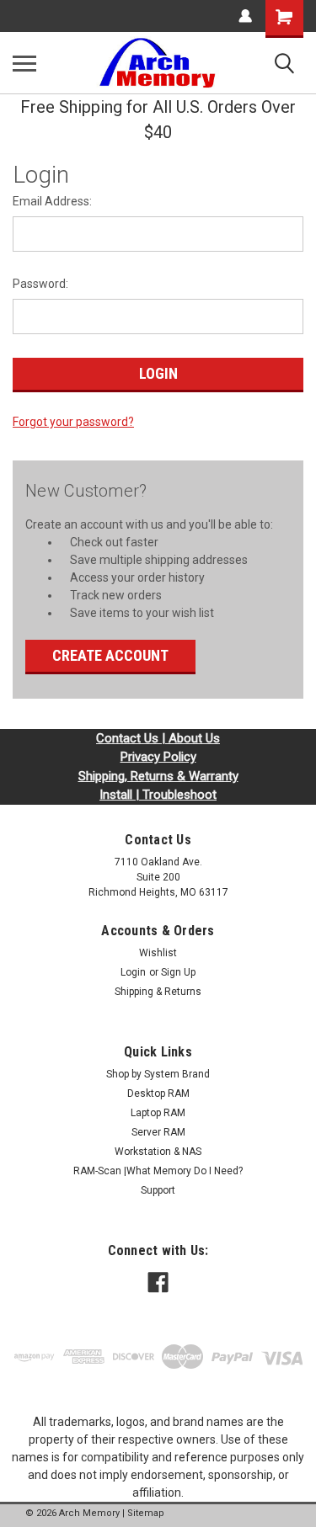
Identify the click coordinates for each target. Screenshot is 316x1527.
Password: (40, 283)
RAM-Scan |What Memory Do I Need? (158, 1171)
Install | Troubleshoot (158, 794)
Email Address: (52, 201)
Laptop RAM (158, 1113)
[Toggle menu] (24, 63)
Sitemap (145, 1513)
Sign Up (178, 972)
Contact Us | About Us (158, 738)
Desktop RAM (158, 1093)
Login (133, 972)
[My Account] (245, 16)
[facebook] (158, 1282)
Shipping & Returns (158, 992)
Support (158, 1190)
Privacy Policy (158, 756)
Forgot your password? (73, 421)
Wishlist (158, 953)
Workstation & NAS (158, 1151)
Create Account (110, 655)
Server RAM (158, 1132)
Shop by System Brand (158, 1074)
